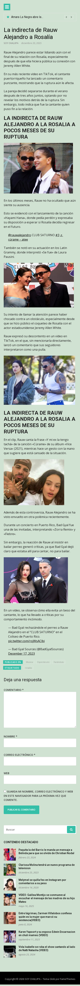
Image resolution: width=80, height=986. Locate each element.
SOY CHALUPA (11, 43)
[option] (42, 17)
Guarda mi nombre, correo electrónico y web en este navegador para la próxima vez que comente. (38, 796)
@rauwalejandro (19, 235)
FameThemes (67, 979)
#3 (57, 235)
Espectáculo (43, 662)
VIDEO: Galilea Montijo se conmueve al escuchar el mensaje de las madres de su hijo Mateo (47, 898)
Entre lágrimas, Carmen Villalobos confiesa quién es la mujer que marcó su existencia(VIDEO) (45, 917)
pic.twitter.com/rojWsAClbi (26, 641)
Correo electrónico (19, 755)
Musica (29, 662)
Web (6, 773)
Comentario (14, 690)
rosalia (28, 667)
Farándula (59, 662)
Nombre (10, 736)
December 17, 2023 (21, 654)
